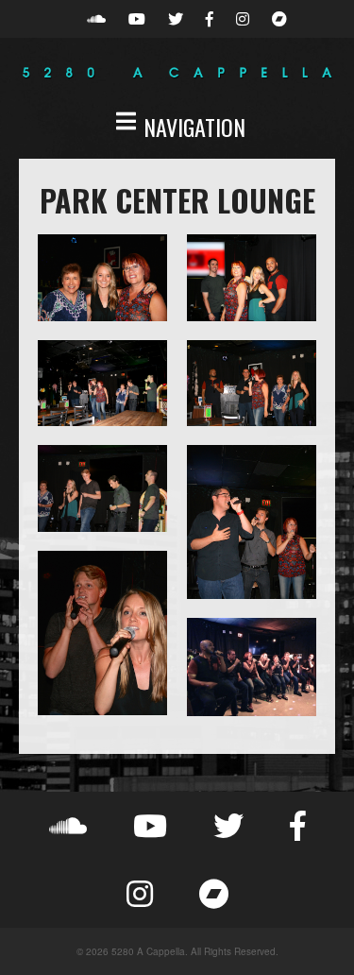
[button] (177, 126)
